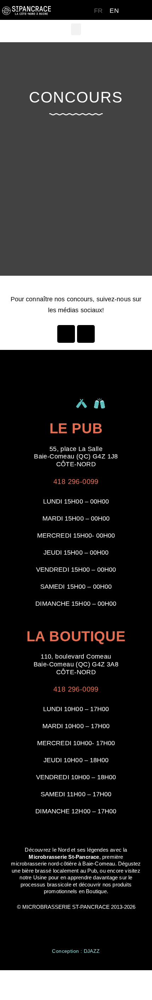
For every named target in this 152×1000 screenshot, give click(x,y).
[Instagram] (86, 334)
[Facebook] (66, 334)
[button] (76, 29)
